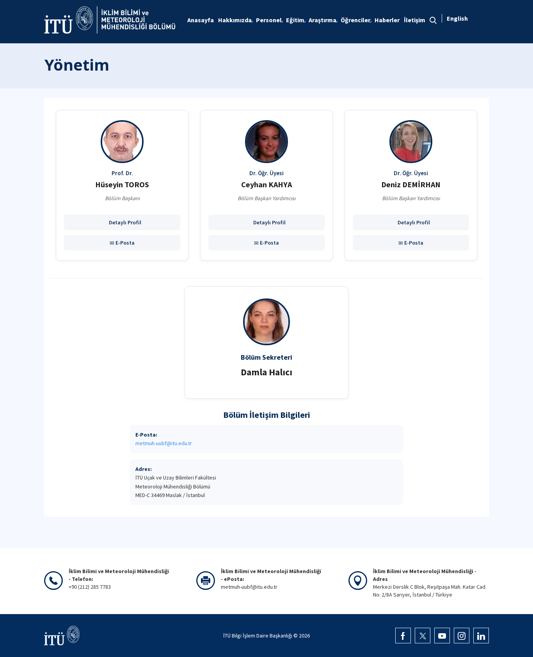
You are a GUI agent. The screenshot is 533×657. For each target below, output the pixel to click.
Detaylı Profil (124, 222)
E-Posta (124, 242)
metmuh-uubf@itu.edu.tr (163, 443)
